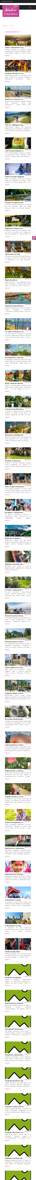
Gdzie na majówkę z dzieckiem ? (18, 822)
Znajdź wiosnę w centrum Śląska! (18, 797)
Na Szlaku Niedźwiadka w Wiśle (17, 719)
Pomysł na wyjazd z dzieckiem (17, 202)
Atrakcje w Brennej (12, 461)
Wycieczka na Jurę (12, 254)
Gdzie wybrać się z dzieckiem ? (17, 667)
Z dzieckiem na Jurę (13, 926)
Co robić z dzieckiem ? (14, 590)
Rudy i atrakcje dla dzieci (15, 383)
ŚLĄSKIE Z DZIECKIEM (7, 1)
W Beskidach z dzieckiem (15, 357)
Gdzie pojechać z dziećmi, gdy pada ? (20, 745)
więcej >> (7, 55)
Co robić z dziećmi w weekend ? (18, 332)
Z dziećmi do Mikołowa (14, 409)
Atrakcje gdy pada (12, 952)
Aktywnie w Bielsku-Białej (15, 435)
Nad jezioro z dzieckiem (14, 848)
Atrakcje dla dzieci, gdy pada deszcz (19, 1081)
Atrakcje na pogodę (13, 977)
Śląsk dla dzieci (11, 280)
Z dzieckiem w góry (13, 900)
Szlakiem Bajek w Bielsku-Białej (18, 693)
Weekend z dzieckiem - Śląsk (16, 1055)
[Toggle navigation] (30, 7)
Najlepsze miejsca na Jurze (16, 228)
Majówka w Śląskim (13, 538)
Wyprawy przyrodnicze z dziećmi (18, 306)
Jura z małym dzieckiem (14, 487)
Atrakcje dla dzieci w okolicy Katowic (20, 1132)
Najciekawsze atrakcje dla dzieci (18, 874)
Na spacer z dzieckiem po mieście (18, 512)
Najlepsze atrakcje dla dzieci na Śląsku (20, 1158)
